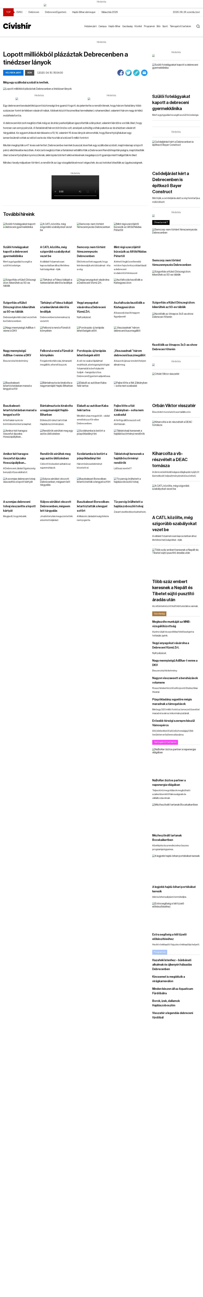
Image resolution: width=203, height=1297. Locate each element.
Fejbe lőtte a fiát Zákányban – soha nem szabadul (129, 410)
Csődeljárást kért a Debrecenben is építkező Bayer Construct (170, 182)
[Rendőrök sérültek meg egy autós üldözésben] (57, 438)
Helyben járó (89, 29)
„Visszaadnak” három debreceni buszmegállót (129, 353)
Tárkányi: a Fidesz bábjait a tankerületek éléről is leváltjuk (56, 307)
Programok (150, 26)
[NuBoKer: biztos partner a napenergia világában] (176, 761)
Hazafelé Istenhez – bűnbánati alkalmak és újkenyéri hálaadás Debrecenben (172, 965)
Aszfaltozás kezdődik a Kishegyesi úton (129, 305)
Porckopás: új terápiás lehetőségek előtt (91, 353)
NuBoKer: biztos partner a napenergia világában (169, 782)
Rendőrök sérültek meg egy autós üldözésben (55, 456)
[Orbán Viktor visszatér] (176, 386)
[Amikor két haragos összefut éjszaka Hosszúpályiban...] (20, 438)
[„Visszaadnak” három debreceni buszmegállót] (131, 335)
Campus (103, 26)
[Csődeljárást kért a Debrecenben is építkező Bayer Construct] (176, 153)
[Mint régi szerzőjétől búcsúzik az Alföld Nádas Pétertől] (131, 232)
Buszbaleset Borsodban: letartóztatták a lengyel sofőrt (93, 506)
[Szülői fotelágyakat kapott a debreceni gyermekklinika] (20, 232)
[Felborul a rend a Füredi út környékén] (57, 335)
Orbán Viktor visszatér (174, 405)
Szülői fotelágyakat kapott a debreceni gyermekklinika (16, 252)
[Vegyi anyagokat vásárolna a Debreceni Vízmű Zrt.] (94, 287)
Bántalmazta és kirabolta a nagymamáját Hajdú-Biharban (56, 410)
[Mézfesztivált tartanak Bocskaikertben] (176, 816)
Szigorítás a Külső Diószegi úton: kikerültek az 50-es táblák (19, 307)
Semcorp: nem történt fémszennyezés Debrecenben (91, 252)
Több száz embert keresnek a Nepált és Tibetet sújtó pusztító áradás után (173, 590)
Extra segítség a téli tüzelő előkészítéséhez (169, 936)
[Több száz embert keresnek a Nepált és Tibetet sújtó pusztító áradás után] (176, 561)
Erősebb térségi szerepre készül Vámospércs (173, 723)
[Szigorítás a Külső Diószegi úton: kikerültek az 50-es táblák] (20, 287)
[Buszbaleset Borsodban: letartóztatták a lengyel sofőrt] (94, 487)
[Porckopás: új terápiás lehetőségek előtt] (94, 335)
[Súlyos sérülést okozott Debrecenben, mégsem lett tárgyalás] (57, 487)
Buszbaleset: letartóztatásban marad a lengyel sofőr (19, 410)
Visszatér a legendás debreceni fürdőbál (172, 1015)
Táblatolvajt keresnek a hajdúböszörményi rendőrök (129, 458)
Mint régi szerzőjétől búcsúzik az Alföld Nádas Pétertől (130, 252)
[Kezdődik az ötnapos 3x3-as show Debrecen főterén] (176, 325)
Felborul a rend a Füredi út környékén (56, 353)
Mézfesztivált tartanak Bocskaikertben (167, 837)
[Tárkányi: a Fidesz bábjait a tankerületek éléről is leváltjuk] (57, 287)
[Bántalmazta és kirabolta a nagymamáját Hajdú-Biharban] (57, 391)
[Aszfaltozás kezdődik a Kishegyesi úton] (131, 287)
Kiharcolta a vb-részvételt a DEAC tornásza (170, 459)
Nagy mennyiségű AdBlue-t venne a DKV (17, 353)
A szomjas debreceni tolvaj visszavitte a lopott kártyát (19, 506)
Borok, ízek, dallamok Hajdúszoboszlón (166, 1003)
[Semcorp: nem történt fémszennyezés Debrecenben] (94, 232)
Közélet (139, 26)
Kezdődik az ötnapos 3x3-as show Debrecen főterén (174, 347)
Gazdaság (128, 26)
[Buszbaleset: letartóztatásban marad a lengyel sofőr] (20, 391)
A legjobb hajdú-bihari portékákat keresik (174, 889)
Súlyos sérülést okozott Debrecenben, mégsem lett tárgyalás (55, 506)
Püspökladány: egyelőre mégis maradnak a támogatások (172, 701)
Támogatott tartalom (176, 29)
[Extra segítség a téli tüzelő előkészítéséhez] (176, 915)
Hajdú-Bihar (112, 29)
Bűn (159, 26)
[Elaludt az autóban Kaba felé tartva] (94, 391)
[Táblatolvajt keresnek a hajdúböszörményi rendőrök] (131, 438)
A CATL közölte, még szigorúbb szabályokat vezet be (55, 252)
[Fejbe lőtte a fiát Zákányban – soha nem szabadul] (131, 391)
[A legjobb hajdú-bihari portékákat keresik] (176, 868)
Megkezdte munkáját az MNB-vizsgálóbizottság (171, 624)
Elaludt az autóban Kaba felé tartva (92, 408)
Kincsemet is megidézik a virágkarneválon (168, 979)
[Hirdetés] (101, 5)
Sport (165, 26)
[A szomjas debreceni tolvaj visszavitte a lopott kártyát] (20, 487)
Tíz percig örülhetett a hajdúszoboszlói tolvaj (128, 504)
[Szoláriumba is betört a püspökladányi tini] (94, 438)
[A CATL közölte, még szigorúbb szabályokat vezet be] (57, 232)
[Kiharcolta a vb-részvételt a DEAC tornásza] (176, 434)
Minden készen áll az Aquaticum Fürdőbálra (172, 991)
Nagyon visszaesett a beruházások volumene (175, 680)
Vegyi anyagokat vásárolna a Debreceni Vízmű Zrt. (91, 307)
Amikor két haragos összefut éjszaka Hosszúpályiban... (15, 458)
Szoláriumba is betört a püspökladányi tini (92, 456)
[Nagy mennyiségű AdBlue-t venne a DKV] (20, 335)
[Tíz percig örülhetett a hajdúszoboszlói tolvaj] (131, 487)
